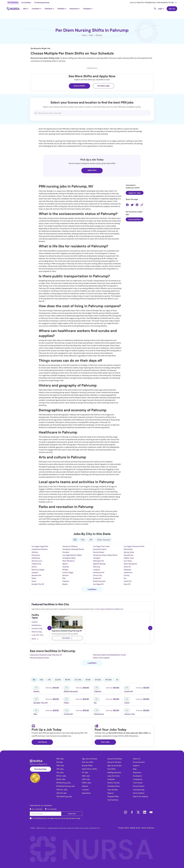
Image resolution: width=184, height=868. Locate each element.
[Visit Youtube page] (151, 812)
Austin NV (128, 581)
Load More (92, 589)
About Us (136, 759)
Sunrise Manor (98, 552)
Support (136, 765)
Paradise (65, 552)
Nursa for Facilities (114, 759)
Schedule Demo (113, 786)
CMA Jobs (86, 779)
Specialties (86, 793)
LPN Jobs (60, 769)
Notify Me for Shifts (89, 769)
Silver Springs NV (130, 564)
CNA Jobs (60, 765)
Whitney (35, 552)
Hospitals (111, 779)
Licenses (85, 790)
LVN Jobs (60, 772)
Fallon (34, 578)
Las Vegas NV (98, 584)
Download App (40, 769)
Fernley (127, 575)
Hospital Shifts (113, 796)
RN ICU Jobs (61, 776)
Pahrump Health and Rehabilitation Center (109, 655)
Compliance (137, 779)
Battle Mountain (99, 581)
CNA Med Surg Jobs (64, 796)
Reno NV (127, 584)
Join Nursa (42, 742)
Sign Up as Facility (114, 765)
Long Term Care (113, 776)
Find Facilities (112, 800)
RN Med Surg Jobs (63, 783)
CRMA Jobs (86, 783)
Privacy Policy (123, 828)
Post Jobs (105, 742)
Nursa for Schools (114, 762)
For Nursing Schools (41, 3)
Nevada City (128, 555)
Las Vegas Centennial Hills (134, 546)
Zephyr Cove (129, 558)
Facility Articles (113, 783)
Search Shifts (79, 86)
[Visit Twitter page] (138, 812)
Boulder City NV (38, 584)
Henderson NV (98, 572)
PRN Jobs (60, 759)
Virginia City (36, 564)
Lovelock (96, 569)
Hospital (34, 622)
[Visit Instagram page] (125, 812)
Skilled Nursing (37, 631)
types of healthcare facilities (110, 609)
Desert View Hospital (101, 658)
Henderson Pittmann (40, 549)
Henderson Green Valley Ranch (105, 555)
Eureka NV (97, 578)
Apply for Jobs (135, 193)
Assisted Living (37, 628)
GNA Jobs (86, 776)
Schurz (34, 567)
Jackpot (35, 572)
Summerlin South (99, 549)
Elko (63, 578)
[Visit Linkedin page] (144, 812)
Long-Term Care (37, 635)
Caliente (65, 581)
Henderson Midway (70, 546)
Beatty (65, 584)
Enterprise (36, 555)
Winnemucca (37, 561)
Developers (137, 776)
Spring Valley (129, 552)
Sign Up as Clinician (89, 759)
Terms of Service (147, 828)
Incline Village (67, 572)
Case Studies (112, 790)
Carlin (34, 581)
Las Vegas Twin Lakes (101, 546)
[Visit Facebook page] (132, 812)
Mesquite (127, 569)
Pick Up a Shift (87, 762)
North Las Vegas (38, 569)
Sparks (65, 564)
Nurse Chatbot (138, 793)
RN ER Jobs (60, 779)
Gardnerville (36, 575)
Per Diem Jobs (104, 86)
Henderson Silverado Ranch (73, 549)
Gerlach (65, 575)
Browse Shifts (87, 765)
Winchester (128, 549)
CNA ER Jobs (61, 793)
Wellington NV (98, 561)
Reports (110, 793)
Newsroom (137, 772)
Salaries (85, 786)
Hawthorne (36, 558)
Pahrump (99, 35)
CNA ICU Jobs (61, 790)
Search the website (140, 796)
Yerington (96, 558)
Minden (65, 569)
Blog (134, 769)
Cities (91, 35)
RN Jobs (59, 762)
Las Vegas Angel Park (40, 546)
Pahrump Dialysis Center (39, 658)
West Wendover (68, 561)
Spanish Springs (99, 564)
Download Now (134, 219)
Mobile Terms (135, 828)
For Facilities (26, 3)
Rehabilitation (36, 625)
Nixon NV (127, 567)
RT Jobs (85, 772)
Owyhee (65, 567)
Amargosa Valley (69, 558)
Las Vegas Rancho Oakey (72, 555)
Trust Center (138, 783)
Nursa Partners (139, 762)
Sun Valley (128, 561)
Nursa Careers (138, 786)
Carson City (97, 575)
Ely (125, 578)
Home (84, 35)
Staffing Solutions (114, 772)
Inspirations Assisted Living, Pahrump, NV (46, 655)
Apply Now (92, 170)
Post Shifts (111, 769)
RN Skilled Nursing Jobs (65, 786)
